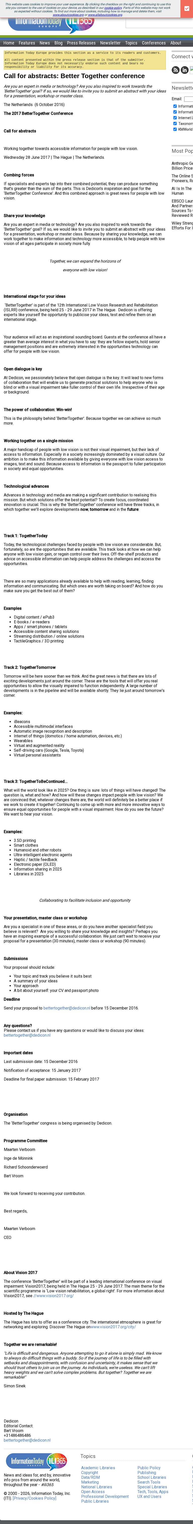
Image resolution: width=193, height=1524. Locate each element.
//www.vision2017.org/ (53, 1295)
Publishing (146, 1472)
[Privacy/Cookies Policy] (34, 1498)
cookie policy (113, 8)
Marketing (90, 1482)
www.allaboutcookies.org (105, 15)
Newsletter (110, 42)
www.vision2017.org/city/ (113, 1327)
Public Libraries (95, 1501)
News (45, 42)
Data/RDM (90, 1477)
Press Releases (81, 42)
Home (9, 42)
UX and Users (149, 1496)
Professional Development (105, 1496)
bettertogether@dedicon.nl (66, 1008)
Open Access (93, 1491)
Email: (177, 98)
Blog (59, 42)
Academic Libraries (98, 1467)
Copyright (89, 1472)
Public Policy (149, 1467)
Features (27, 42)
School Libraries (151, 1477)
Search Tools (148, 1482)
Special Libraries (152, 1487)
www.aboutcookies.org (68, 15)
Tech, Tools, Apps (152, 1491)
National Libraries (96, 1487)
